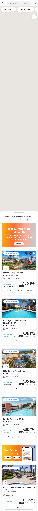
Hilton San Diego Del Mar (19, 273)
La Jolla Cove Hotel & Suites (19, 419)
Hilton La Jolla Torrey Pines (19, 371)
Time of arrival (7, 9)
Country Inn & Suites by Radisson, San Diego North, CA (19, 322)
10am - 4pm (19, 389)
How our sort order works (18, 220)
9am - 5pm (19, 341)
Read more (19, 243)
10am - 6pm (19, 291)
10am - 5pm (11, 437)
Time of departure (24, 9)
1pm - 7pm (29, 291)
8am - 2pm (8, 291)
